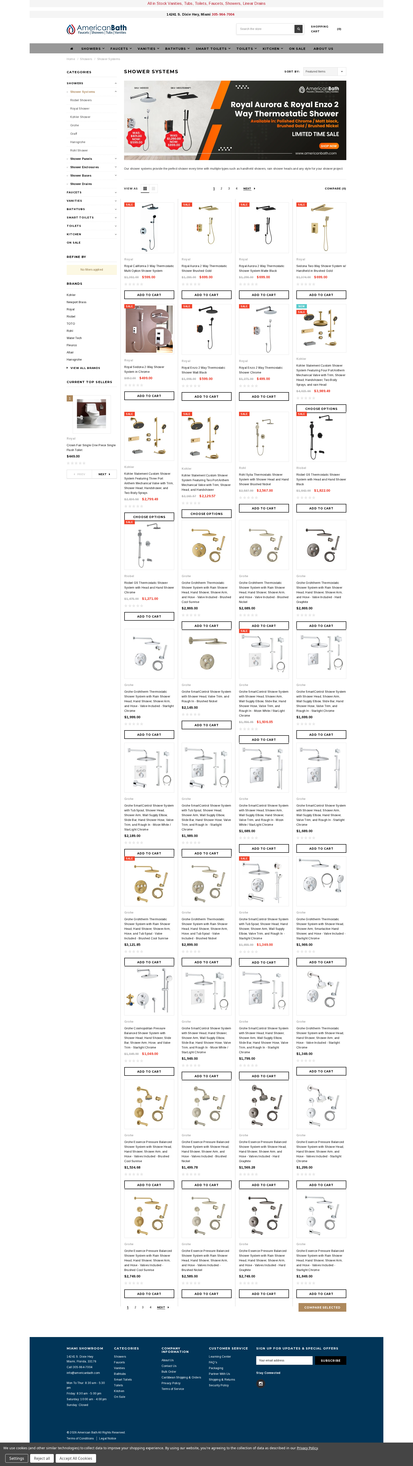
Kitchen (74, 234)
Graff (73, 133)
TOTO (71, 323)
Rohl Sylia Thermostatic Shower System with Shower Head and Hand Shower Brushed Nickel (264, 479)
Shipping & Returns (222, 1379)
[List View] (153, 188)
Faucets (74, 192)
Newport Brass (76, 302)
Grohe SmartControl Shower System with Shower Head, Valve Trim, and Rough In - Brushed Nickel (206, 696)
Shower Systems (108, 59)
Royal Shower (79, 108)
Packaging (216, 1368)
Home (71, 59)
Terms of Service (173, 1389)
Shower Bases (80, 175)
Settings (16, 1458)
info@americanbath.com (83, 1373)
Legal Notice (107, 1438)
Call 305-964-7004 (79, 1367)
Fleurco (72, 345)
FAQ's (213, 1362)
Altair (70, 352)
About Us (323, 48)
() (326, 29)
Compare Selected (322, 1307)
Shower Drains (81, 184)
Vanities (74, 200)
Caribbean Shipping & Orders (181, 1377)
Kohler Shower (80, 117)
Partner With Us (219, 1374)
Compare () (335, 188)
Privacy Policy (171, 1383)
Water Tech (74, 338)
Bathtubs (76, 209)
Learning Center (220, 1356)
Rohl (70, 331)
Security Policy (219, 1385)
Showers (86, 59)
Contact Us (169, 1366)
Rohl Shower (79, 150)
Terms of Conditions (80, 1438)
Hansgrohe (77, 142)
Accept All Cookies (76, 1458)
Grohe (74, 125)
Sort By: (292, 71)
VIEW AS (131, 188)
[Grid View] (145, 188)
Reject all (42, 1458)
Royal (71, 309)
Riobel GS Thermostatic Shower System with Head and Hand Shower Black (321, 479)
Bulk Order (169, 1371)
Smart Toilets (80, 217)
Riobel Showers (81, 100)
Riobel (71, 316)
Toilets (74, 226)
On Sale (297, 48)
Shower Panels (81, 159)
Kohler (71, 295)
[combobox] (270, 28)
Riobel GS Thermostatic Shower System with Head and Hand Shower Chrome (149, 587)
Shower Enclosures (84, 167)
